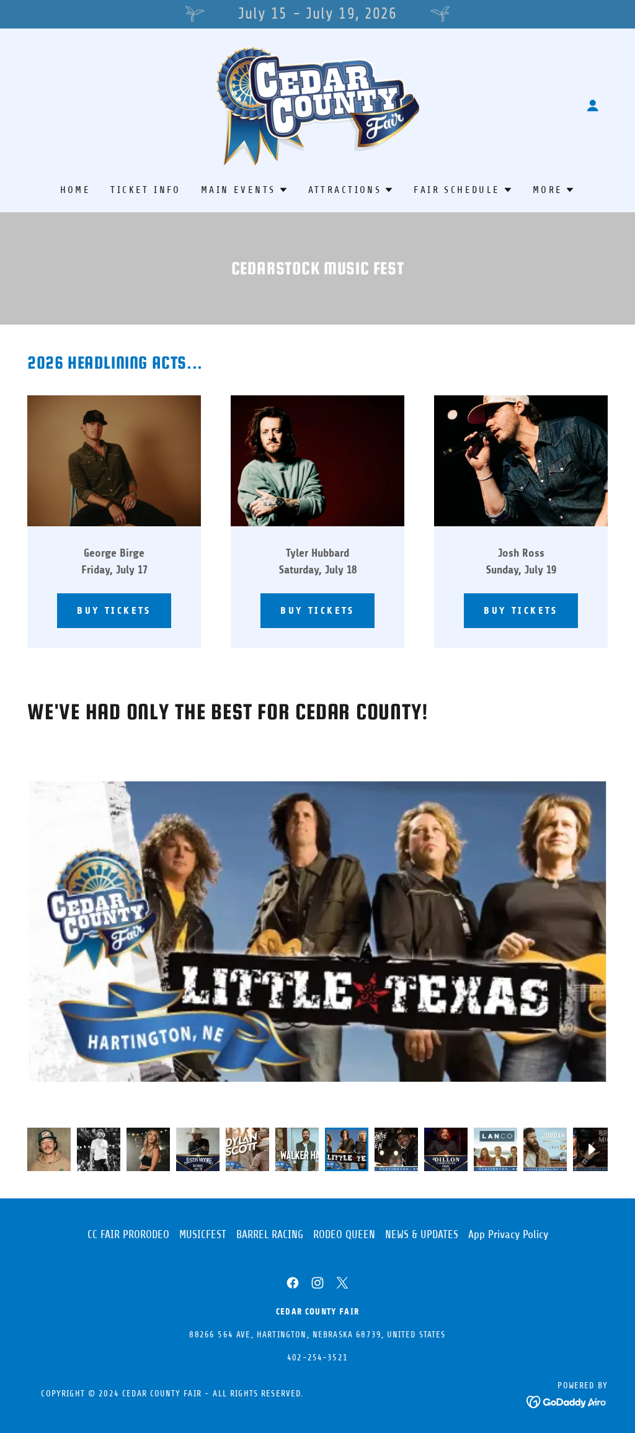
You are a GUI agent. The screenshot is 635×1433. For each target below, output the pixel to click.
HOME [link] (75, 189)
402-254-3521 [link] (317, 1357)
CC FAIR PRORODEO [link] (128, 1234)
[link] (317, 104)
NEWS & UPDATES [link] (421, 1234)
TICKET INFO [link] (145, 189)
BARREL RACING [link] (269, 1234)
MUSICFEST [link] (202, 1234)
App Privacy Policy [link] (508, 1234)
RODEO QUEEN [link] (344, 1234)
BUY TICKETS (114, 610)
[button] (592, 105)
